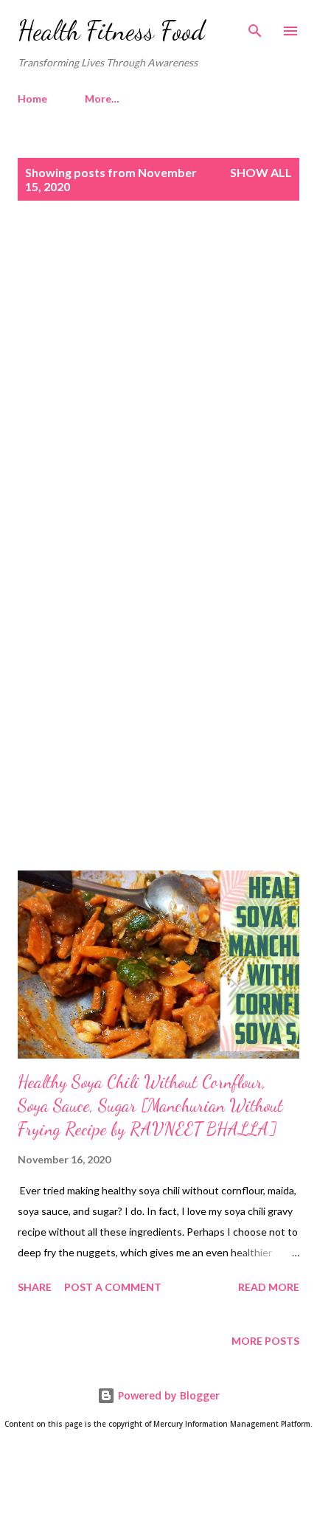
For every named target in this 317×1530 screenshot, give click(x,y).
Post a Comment (112, 1287)
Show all (261, 172)
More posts (265, 1341)
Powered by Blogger (167, 1395)
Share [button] (35, 1287)
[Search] (255, 26)
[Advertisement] (158, 394)
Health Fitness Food (111, 30)
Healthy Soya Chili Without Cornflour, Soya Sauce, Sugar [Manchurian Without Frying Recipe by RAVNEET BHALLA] (150, 1105)
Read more (268, 1287)
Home (32, 98)
